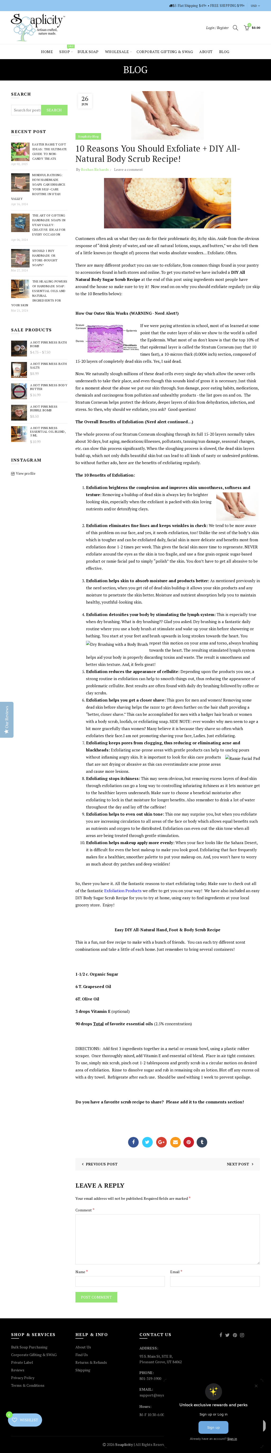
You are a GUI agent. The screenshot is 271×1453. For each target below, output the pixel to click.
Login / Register (217, 27)
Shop (66, 49)
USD (254, 6)
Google (161, 1142)
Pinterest (188, 1142)
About (206, 51)
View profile (25, 473)
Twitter (147, 1142)
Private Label (22, 1362)
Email (175, 1142)
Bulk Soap (88, 51)
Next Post (238, 1164)
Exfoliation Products (123, 890)
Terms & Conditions (27, 1385)
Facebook (133, 1142)
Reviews (17, 1369)
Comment (84, 1210)
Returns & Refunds (91, 1362)
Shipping (82, 1369)
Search (54, 109)
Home (47, 51)
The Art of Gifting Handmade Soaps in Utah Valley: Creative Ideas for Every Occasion (48, 224)
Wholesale (117, 51)
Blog (224, 51)
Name (81, 1272)
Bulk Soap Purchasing (29, 1346)
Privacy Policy (22, 1377)
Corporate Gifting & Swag (165, 51)
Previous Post (102, 1164)
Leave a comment (128, 169)
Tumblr (202, 1142)
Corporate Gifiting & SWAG (34, 1354)
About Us (83, 1346)
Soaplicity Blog (88, 136)
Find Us (81, 1354)
